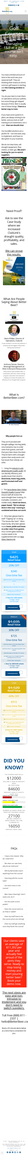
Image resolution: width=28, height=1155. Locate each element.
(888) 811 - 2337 (7, 1)
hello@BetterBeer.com (14, 1148)
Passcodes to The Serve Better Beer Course (14, 580)
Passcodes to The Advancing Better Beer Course (14, 649)
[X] (11, 5)
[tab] (14, 857)
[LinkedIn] (13, 5)
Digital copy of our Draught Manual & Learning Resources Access (14, 590)
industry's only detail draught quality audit (12, 469)
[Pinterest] (19, 5)
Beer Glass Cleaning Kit (12, 538)
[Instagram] (17, 5)
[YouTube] (15, 5)
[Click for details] (14, 271)
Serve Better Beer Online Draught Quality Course (14, 490)
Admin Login (16, 1)
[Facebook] (9, 5)
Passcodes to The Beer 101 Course (14, 587)
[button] (26, 11)
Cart (16, 2)
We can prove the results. (14, 252)
